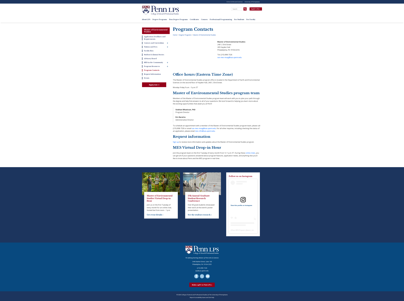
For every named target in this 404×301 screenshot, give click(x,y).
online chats (250, 153)
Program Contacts (151, 70)
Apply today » (256, 9)
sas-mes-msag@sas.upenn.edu (229, 57)
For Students (239, 19)
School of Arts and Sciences (235, 2)
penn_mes (250, 230)
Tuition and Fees (156, 47)
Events (146, 78)
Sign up (176, 142)
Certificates (194, 19)
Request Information (152, 74)
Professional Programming (221, 19)
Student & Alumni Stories (154, 55)
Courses (204, 19)
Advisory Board (150, 59)
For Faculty (250, 19)
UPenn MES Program (238, 230)
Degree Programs (159, 19)
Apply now (153, 85)
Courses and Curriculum (156, 43)
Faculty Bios (148, 51)
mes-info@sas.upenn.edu (205, 131)
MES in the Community (156, 62)
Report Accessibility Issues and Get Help (202, 297)
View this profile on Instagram (241, 205)
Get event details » (155, 215)
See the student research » (200, 215)
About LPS (146, 19)
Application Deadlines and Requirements (154, 38)
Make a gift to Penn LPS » (202, 285)
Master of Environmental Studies (155, 31)
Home (175, 35)
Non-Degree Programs (178, 19)
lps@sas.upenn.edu (202, 271)
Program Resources (156, 66)
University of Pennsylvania (252, 2)
